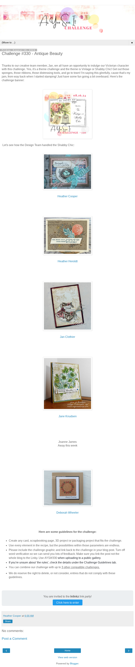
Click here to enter (67, 602)
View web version (67, 657)
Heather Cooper (67, 196)
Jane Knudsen (68, 416)
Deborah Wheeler (67, 512)
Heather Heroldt (68, 261)
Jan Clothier (67, 336)
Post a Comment (14, 638)
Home (67, 650)
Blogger (74, 663)
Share (8, 621)
